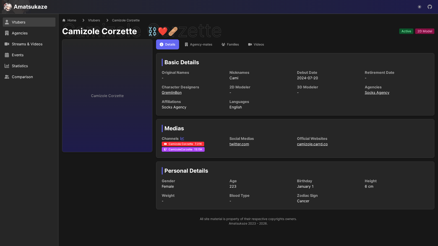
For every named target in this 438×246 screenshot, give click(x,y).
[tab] (167, 44)
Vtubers (94, 20)
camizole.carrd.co (312, 144)
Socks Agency (377, 92)
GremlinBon (172, 92)
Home (72, 20)
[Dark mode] (419, 6)
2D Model (424, 31)
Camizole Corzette (99, 31)
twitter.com (239, 144)
